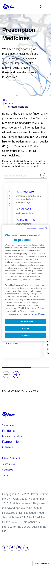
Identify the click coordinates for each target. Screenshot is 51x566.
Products (8, 431)
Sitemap (6, 475)
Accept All (25, 335)
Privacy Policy (37, 314)
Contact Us (7, 470)
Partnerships (11, 442)
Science (8, 425)
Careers (8, 447)
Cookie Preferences (42, 563)
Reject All (25, 328)
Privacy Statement (11, 458)
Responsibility (12, 436)
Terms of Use (8, 464)
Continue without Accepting (36, 228)
